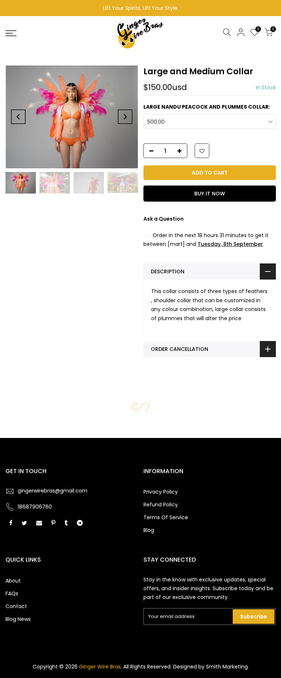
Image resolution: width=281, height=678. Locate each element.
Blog (148, 530)
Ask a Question (163, 218)
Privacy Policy (160, 491)
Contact (16, 606)
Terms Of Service (165, 517)
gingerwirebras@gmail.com (52, 490)
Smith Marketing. (227, 666)
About (13, 580)
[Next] (125, 116)
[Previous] (18, 116)
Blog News (18, 619)
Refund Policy (160, 504)
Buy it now (209, 193)
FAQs (11, 593)
